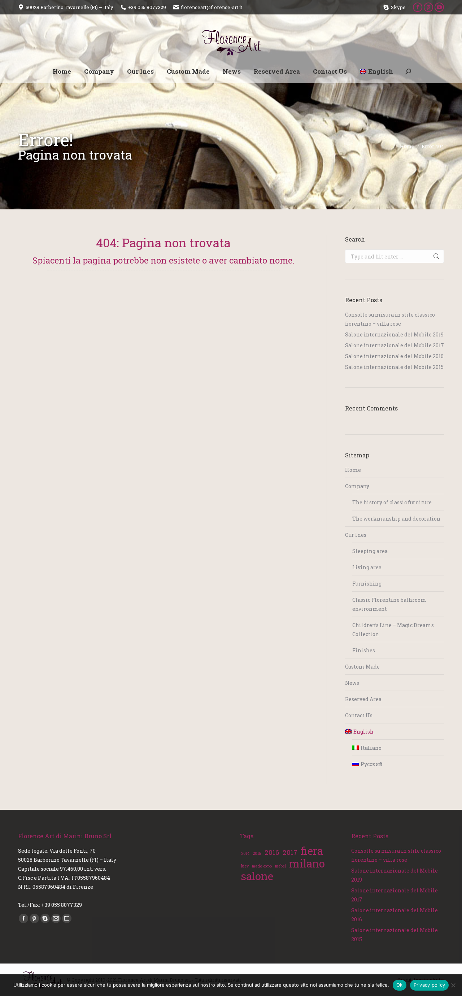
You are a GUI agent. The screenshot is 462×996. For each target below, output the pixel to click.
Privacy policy (429, 985)
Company (357, 486)
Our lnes (355, 534)
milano (307, 863)
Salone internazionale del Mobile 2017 (394, 345)
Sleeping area (370, 551)
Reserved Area (363, 699)
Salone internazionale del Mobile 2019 (394, 334)
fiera (312, 850)
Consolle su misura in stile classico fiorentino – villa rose (390, 319)
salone (257, 875)
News (352, 682)
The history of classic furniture (392, 502)
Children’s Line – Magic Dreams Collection (393, 630)
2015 (257, 853)
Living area (367, 567)
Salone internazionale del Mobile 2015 (394, 367)
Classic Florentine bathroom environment (389, 604)
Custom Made (362, 666)
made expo (262, 866)
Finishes (363, 650)
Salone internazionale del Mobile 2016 (394, 356)
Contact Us (358, 715)
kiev (245, 866)
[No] (453, 985)
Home (353, 469)
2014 (245, 853)
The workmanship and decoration (396, 518)
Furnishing (367, 583)
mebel (280, 866)
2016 (272, 852)
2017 (290, 852)
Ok (399, 985)
